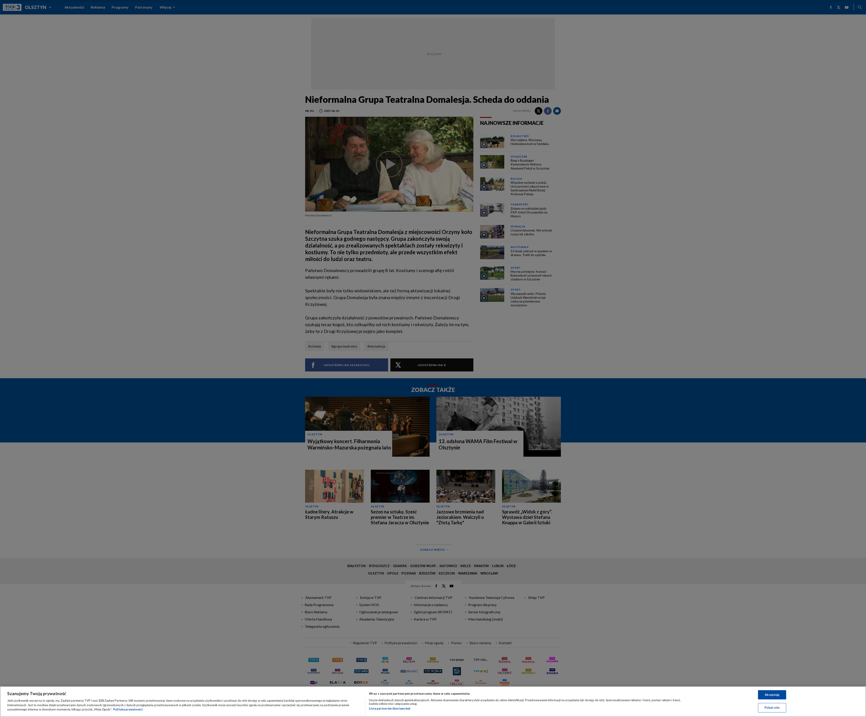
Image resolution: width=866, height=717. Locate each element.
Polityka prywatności (128, 709)
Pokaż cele (772, 707)
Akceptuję (772, 694)
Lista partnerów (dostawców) (389, 708)
